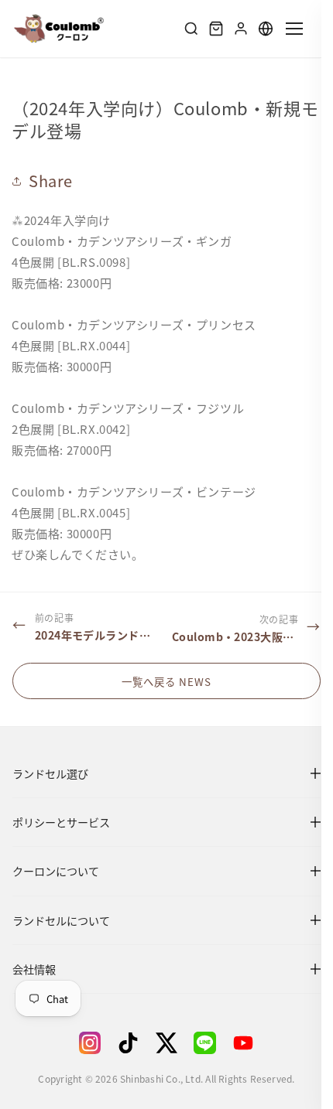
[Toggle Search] (191, 28)
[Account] (241, 28)
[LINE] (199, 1042)
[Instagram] (84, 1042)
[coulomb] (58, 28)
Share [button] (51, 180)
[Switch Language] (265, 28)
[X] (160, 1042)
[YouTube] (237, 1042)
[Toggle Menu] (294, 28)
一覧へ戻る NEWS (161, 681)
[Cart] (216, 28)
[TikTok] (122, 1042)
